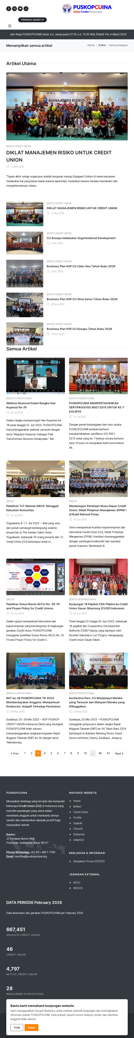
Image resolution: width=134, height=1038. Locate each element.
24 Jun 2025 (80, 613)
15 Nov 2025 (57, 334)
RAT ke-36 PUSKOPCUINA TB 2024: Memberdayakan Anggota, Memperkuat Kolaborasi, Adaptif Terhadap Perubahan (33, 702)
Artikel (77, 806)
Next (120, 753)
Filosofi (78, 828)
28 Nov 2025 (57, 304)
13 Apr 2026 (17, 166)
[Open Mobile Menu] (9, 26)
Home (91, 45)
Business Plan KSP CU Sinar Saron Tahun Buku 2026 (82, 299)
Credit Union (80, 812)
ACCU (76, 882)
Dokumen (79, 834)
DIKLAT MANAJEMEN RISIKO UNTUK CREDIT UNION (82, 208)
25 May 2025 (80, 711)
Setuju (31, 1027)
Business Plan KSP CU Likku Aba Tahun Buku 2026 (81, 266)
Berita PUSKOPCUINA (19, 398)
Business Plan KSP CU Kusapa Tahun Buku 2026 (79, 329)
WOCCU (78, 888)
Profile (77, 817)
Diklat (10, 501)
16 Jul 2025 (79, 416)
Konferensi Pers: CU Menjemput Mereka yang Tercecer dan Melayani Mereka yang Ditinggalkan (97, 702)
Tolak (17, 1027)
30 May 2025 (17, 711)
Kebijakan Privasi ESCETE (89, 861)
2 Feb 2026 (56, 243)
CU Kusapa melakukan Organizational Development (81, 238)
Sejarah (77, 823)
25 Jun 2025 (80, 519)
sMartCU (78, 840)
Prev (16, 753)
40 (100, 753)
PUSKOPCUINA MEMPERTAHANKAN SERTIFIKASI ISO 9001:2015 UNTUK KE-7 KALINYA (96, 407)
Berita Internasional (82, 599)
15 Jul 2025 (16, 515)
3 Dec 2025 (56, 271)
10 (85, 753)
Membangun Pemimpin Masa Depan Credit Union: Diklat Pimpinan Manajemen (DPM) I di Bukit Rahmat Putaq (97, 510)
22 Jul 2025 (16, 412)
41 (108, 753)
